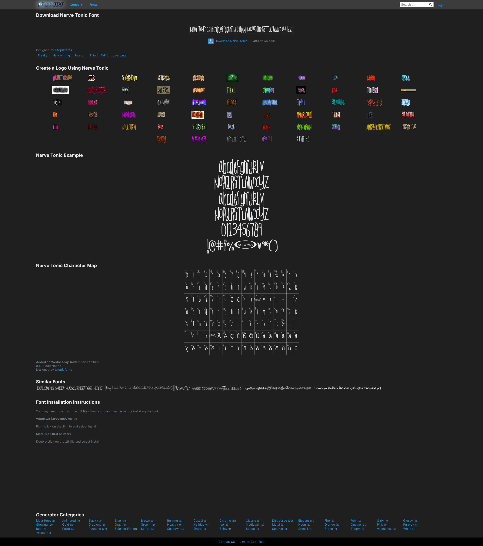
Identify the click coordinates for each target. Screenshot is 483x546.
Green (148, 524)
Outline (358, 524)
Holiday (201, 524)
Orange (332, 524)
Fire (329, 520)
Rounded (97, 529)
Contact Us (226, 542)
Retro (68, 529)
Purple (410, 524)
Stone (331, 529)
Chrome (228, 520)
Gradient (96, 524)
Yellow (43, 533)
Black (95, 520)
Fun (356, 520)
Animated (71, 520)
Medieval (255, 524)
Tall (103, 55)
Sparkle (279, 529)
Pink (382, 524)
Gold (68, 524)
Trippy (357, 529)
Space (252, 529)
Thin (93, 55)
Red (41, 529)
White (409, 529)
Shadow (175, 529)
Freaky (43, 55)
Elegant (306, 520)
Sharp (199, 529)
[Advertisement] (18, 69)
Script (147, 529)
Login (440, 5)
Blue (120, 520)
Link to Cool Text (252, 542)
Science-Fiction (127, 529)
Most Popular (45, 520)
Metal (278, 524)
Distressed (282, 520)
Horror (80, 55)
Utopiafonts (63, 50)
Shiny (226, 529)
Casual (200, 520)
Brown (147, 520)
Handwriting (61, 55)
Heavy (174, 524)
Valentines (386, 529)
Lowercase (118, 55)
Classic (253, 520)
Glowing (45, 524)
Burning (174, 520)
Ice (224, 524)
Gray (120, 524)
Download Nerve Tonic (230, 41)
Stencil (305, 529)
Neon (304, 524)
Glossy (410, 520)
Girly (382, 520)
